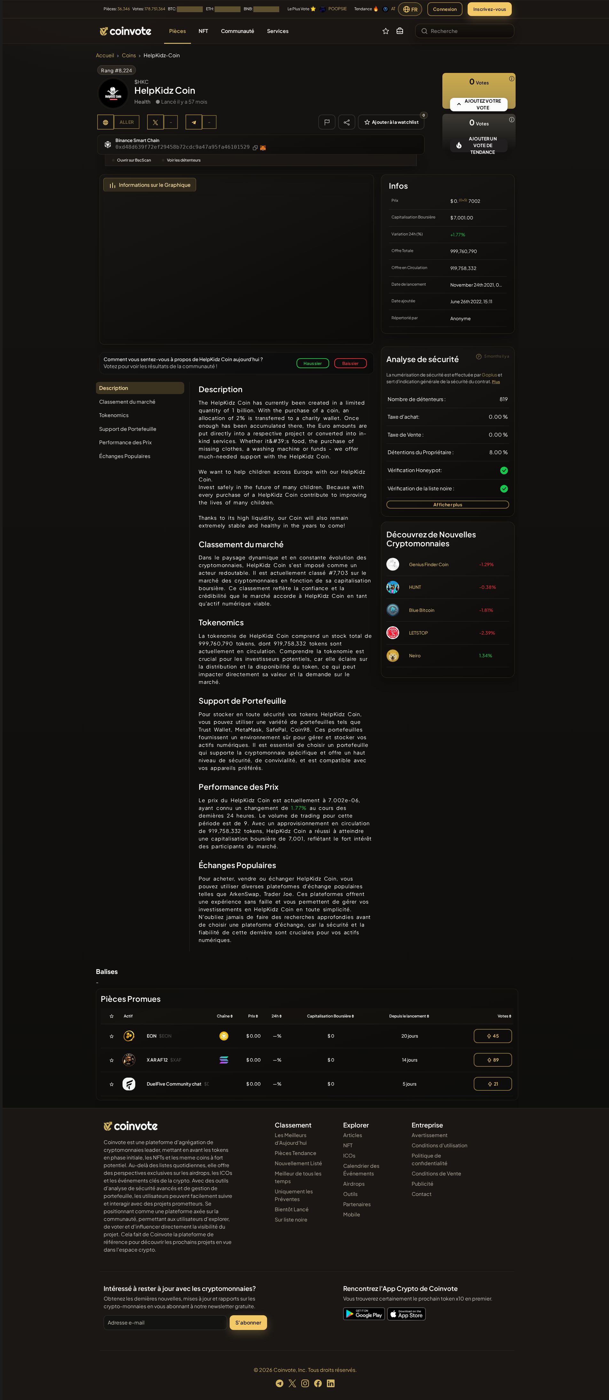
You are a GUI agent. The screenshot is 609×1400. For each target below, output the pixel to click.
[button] (399, 31)
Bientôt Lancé (292, 1209)
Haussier (313, 363)
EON (151, 1036)
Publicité (422, 1183)
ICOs (349, 1155)
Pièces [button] (177, 31)
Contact (421, 1193)
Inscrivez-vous (489, 9)
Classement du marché (127, 401)
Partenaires (357, 1204)
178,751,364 (155, 8)
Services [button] (278, 31)
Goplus (489, 374)
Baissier (350, 363)
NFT (347, 1145)
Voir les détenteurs (184, 160)
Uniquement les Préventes (294, 1195)
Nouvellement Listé (298, 1163)
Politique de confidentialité (429, 1159)
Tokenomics (114, 415)
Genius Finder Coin (428, 564)
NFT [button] (203, 31)
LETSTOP (418, 633)
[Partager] (347, 122)
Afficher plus (447, 504)
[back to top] (595, 1386)
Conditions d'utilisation (439, 1145)
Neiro (415, 655)
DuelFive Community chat (174, 1084)
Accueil (105, 55)
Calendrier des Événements (361, 1169)
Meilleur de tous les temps (298, 1177)
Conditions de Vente (436, 1173)
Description (113, 387)
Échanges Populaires (124, 456)
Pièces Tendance (295, 1153)
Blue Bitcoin (421, 610)
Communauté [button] (237, 31)
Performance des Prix (125, 442)
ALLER (127, 122)
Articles (352, 1135)
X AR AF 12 (157, 1060)
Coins (129, 55)
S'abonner (248, 1322)
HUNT (415, 587)
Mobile (351, 1214)
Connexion (445, 9)
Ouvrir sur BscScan (134, 160)
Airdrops (354, 1183)
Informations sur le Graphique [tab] (155, 184)
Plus (496, 381)
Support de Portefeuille (127, 428)
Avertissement (429, 1135)
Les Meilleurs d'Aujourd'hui (291, 1139)
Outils (350, 1193)
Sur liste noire (291, 1219)
